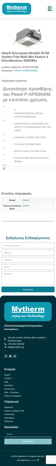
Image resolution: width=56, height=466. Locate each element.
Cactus (33, 460)
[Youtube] (10, 356)
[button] (39, 30)
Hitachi (26, 200)
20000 (26, 206)
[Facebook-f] (5, 356)
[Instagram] (14, 356)
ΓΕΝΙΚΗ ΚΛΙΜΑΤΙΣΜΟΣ (25, 70)
